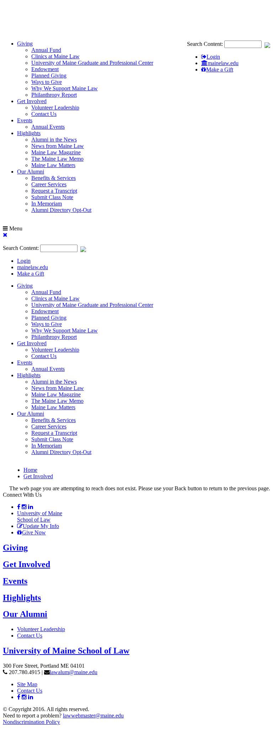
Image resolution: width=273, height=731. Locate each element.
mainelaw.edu (223, 63)
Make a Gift (219, 69)
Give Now (34, 532)
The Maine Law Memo (57, 159)
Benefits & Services (53, 178)
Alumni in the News (54, 140)
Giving (25, 44)
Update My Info (41, 526)
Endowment (45, 69)
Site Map (27, 684)
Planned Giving (48, 76)
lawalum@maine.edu (73, 672)
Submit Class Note (52, 197)
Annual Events (48, 127)
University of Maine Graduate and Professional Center (92, 63)
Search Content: (205, 44)
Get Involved (32, 101)
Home (30, 470)
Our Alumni (30, 172)
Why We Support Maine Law (64, 88)
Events (24, 120)
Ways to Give (46, 82)
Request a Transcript (54, 191)
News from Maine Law (57, 146)
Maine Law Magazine (56, 152)
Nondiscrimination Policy (31, 722)
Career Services (48, 184)
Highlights (29, 133)
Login (213, 57)
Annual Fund (46, 50)
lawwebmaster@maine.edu (93, 716)
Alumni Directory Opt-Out (61, 210)
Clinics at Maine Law (55, 56)
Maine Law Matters (53, 165)
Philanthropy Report (54, 95)
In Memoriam (46, 204)
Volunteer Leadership (55, 108)
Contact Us (44, 114)
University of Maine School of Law (39, 516)
